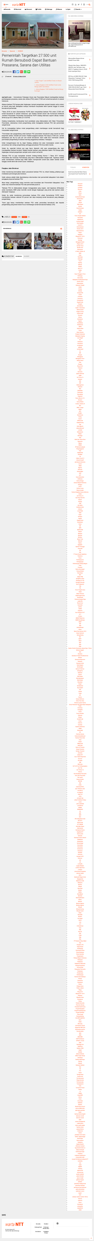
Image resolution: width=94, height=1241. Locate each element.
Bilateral (80, 672)
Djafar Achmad (80, 373)
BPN (80, 644)
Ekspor (80, 717)
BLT (80, 637)
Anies (80, 629)
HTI (80, 213)
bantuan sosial (80, 1117)
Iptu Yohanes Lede (80, 788)
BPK (80, 642)
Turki (80, 1086)
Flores (80, 193)
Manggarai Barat (80, 242)
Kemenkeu (80, 845)
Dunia (80, 711)
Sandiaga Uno (80, 1044)
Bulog (80, 417)
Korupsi (80, 355)
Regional (80, 396)
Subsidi (80, 1063)
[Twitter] (84, 4)
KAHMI (80, 807)
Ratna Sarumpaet (80, 569)
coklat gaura (80, 1123)
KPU (80, 817)
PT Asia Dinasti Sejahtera (80, 554)
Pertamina (80, 980)
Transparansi (80, 1084)
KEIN (80, 512)
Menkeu (80, 537)
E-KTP (80, 486)
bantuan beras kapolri (80, 1114)
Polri (80, 450)
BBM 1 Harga (80, 407)
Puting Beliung (80, 1016)
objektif (80, 1166)
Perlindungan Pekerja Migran (80, 563)
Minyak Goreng (80, 909)
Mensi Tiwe (80, 539)
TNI (80, 588)
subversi (80, 1200)
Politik (39, 9)
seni (80, 1195)
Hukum (80, 499)
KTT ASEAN (80, 824)
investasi (80, 296)
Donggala (80, 709)
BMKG (80, 409)
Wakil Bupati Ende (80, 595)
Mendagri (80, 435)
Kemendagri (80, 843)
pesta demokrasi (80, 1189)
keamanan (80, 249)
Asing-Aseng (80, 635)
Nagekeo (80, 234)
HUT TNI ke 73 (80, 770)
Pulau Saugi (80, 1014)
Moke (80, 913)
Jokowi (80, 202)
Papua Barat (80, 946)
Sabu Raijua (80, 204)
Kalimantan (80, 828)
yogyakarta (80, 1208)
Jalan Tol (80, 794)
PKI (80, 550)
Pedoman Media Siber (46, 1228)
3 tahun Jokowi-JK (80, 403)
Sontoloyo (80, 1057)
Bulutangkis (80, 471)
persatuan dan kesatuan (80, 1187)
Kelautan (80, 386)
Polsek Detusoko (80, 1003)
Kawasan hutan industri (80, 837)
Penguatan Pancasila (80, 969)
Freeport (80, 304)
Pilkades (80, 995)
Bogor (80, 684)
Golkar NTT (80, 755)
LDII (80, 860)
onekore (80, 1168)
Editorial (80, 715)
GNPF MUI (80, 745)
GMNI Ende (80, 743)
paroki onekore (80, 1174)
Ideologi (80, 240)
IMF (80, 353)
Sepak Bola (80, 452)
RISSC (80, 1022)
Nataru (80, 543)
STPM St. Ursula (80, 1040)
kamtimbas (80, 1138)
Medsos (80, 533)
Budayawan (80, 685)
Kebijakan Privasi (46, 1232)
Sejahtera (80, 1046)
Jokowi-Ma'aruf (80, 428)
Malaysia (80, 882)
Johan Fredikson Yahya (80, 800)
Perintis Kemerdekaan (80, 976)
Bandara (80, 654)
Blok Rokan (80, 680)
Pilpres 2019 (80, 244)
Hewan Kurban (80, 779)
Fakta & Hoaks (80, 490)
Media (80, 892)
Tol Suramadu (80, 1082)
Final (80, 739)
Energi (80, 289)
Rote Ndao (80, 573)
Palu (80, 362)
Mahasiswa (80, 432)
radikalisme (80, 219)
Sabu (80, 1042)
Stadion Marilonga (80, 1059)
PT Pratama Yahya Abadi (80, 941)
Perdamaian (80, 973)
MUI (80, 388)
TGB (80, 586)
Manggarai (80, 356)
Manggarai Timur (80, 358)
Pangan (80, 364)
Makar (80, 433)
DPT (80, 475)
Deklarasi (80, 479)
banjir (80, 1112)
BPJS (80, 640)
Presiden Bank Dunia (80, 1006)
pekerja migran (80, 1179)
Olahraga (49, 9)
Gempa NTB (80, 292)
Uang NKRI (80, 1095)
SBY (80, 574)
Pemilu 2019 (80, 228)
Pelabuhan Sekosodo (80, 963)
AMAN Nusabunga (80, 620)
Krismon (80, 858)
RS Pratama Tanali (80, 1025)
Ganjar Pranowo (80, 749)
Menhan (80, 535)
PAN (80, 929)
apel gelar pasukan (80, 1110)
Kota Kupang (80, 223)
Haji (80, 424)
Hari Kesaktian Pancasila (80, 773)
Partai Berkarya (80, 952)
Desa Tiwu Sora (80, 700)
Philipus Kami (80, 986)
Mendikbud (80, 894)
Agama (80, 467)
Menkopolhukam (80, 897)
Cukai (80, 693)
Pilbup (80, 990)
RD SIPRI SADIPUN (80, 1018)
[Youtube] (75, 4)
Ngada (80, 321)
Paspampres (80, 956)
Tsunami (80, 315)
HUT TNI (80, 768)
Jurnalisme (80, 805)
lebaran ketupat (80, 1149)
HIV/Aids (80, 760)
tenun (80, 1202)
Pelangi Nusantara (80, 965)
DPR (80, 473)
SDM (80, 1035)
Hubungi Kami (38, 1227)
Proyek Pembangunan (80, 1010)
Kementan (80, 847)
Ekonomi (29, 9)
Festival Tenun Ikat (80, 738)
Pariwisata (80, 392)
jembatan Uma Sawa (80, 1134)
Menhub (80, 896)
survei (80, 464)
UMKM (80, 1093)
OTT (80, 924)
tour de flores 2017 (80, 612)
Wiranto (80, 400)
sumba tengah (80, 221)
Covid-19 (80, 225)
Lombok (80, 430)
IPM (80, 783)
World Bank (80, 597)
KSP (80, 383)
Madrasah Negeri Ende (80, 877)
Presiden (80, 567)
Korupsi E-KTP (80, 856)
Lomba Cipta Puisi (80, 867)
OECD (80, 920)
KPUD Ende (80, 822)
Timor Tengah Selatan (80, 215)
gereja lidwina (80, 1129)
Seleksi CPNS (80, 1048)
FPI (80, 732)
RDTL (80, 1020)
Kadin (80, 514)
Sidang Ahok (80, 328)
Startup (80, 1061)
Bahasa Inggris (80, 650)
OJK (80, 922)
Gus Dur (80, 758)
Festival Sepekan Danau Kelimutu (80, 492)
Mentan (80, 901)
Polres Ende (80, 313)
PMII (80, 937)
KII (80, 811)
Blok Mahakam (80, 678)
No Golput (80, 918)
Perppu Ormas (80, 311)
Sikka (80, 200)
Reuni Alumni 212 (80, 398)
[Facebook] (81, 4)
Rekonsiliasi (80, 283)
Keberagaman (80, 385)
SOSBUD (20, 51)
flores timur (80, 603)
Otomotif (80, 548)
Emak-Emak (80, 719)
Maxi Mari (80, 888)
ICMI (80, 503)
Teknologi (80, 257)
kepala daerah (80, 1144)
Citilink (80, 691)
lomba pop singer (80, 1151)
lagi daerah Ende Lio (80, 1147)
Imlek (80, 785)
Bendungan (80, 667)
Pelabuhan (80, 961)
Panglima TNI (80, 944)
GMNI (80, 375)
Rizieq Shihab (80, 571)
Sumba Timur (80, 245)
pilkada (80, 347)
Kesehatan (80, 522)
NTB (80, 437)
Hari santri (80, 777)
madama (80, 1153)
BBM (80, 253)
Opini (68, 9)
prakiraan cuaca (80, 1191)
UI (80, 1091)
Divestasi (80, 707)
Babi (80, 646)
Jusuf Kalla (80, 511)
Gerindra (80, 753)
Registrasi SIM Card (80, 1027)
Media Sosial (80, 309)
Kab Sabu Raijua (80, 826)
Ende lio (80, 723)
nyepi (80, 1164)
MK (80, 526)
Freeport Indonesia (80, 334)
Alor (80, 405)
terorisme (80, 298)
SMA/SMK (80, 1037)
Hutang (80, 501)
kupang (80, 262)
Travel (80, 330)
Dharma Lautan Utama (80, 702)
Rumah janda (80, 1031)
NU (80, 339)
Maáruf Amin (80, 360)
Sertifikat (80, 454)
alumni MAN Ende (80, 1108)
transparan (80, 1204)
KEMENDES (80, 809)
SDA (80, 1033)
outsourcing (80, 1172)
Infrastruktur (80, 198)
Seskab (80, 1052)
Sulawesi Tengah (80, 285)
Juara (80, 802)
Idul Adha (80, 505)
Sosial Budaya (80, 208)
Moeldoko (80, 390)
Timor (80, 260)
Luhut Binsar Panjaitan (80, 871)
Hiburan (59, 9)
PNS (80, 939)
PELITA (80, 931)
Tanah (80, 1072)
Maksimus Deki (80, 881)
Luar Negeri (80, 338)
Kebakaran (80, 839)
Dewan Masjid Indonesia (80, 482)
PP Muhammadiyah (80, 447)
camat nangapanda (80, 1121)
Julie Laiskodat (80, 803)
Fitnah (80, 741)
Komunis (80, 854)
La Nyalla (80, 864)
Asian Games (80, 332)
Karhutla (80, 835)
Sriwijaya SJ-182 (80, 580)
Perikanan (80, 341)
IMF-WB (80, 781)
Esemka (80, 724)
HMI (80, 762)
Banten (80, 657)
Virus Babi (80, 1101)
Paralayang (80, 948)
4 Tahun (80, 616)
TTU (80, 1070)
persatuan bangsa (80, 1185)
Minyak (80, 907)
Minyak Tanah (80, 911)
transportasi (80, 300)
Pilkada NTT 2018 (80, 236)
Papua (80, 232)
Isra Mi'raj (80, 790)
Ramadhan (80, 394)
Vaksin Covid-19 (80, 458)
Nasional (18, 9)
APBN (80, 465)
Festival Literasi (80, 734)
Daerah (77, 9)
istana (80, 1132)
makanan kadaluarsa (80, 1155)
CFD (80, 689)
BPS (80, 411)
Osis (80, 928)
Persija (80, 978)
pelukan (80, 1181)
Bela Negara (80, 665)
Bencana (80, 371)
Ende (80, 191)
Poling (80, 1001)
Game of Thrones (80, 747)
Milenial (80, 541)
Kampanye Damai (80, 830)
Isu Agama (80, 792)
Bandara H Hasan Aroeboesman (80, 655)
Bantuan (80, 469)
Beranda (7, 9)
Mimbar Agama (80, 905)
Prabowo (80, 368)
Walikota (80, 1102)
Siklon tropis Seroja (80, 1055)
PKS (80, 552)
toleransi (80, 610)
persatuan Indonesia (80, 462)
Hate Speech (80, 426)
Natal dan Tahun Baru (80, 439)
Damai (80, 697)
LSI (80, 862)
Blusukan (80, 682)
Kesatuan (80, 850)
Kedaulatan (80, 841)
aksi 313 (80, 268)
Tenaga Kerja (80, 1074)
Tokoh (80, 591)
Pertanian (80, 238)
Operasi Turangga (80, 546)
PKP (80, 933)
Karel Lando (80, 833)
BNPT (80, 638)
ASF (80, 623)
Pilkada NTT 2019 (80, 993)
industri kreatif (80, 460)
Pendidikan (80, 323)
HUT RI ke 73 (80, 496)
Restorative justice (80, 1029)
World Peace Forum (80, 1106)
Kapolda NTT (80, 832)
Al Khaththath (80, 627)
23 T (80, 614)
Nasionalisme (80, 230)
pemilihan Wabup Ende (80, 1183)
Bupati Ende (80, 302)
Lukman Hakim (80, 873)
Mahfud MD (80, 529)
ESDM (80, 287)
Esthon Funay (80, 488)
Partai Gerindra (80, 954)
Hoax (80, 255)
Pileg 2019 (80, 991)
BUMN (80, 413)
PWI (80, 943)
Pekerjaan (80, 959)
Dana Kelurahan (80, 477)
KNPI (80, 815)
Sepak (80, 1050)
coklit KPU (80, 601)
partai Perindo (80, 1176)
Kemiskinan (80, 306)
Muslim (80, 916)
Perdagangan (80, 561)
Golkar (80, 494)
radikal (80, 608)
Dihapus (80, 484)
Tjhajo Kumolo (80, 1080)
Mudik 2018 (80, 247)
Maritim (80, 884)
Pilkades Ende (80, 997)
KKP (80, 813)
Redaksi (46, 1224)
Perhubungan (80, 974)
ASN (80, 625)
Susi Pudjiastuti (80, 584)
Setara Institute (80, 1054)
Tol (80, 456)
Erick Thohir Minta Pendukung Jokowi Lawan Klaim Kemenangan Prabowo (16, 245)
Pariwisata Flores (80, 950)
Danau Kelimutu (80, 699)
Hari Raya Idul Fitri (80, 497)
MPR (80, 528)
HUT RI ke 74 (80, 377)
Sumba (80, 206)
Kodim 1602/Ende (80, 307)
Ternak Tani (80, 1076)
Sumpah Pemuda (80, 582)
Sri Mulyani (80, 345)
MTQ (80, 875)
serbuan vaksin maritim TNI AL (80, 1196)
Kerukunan (80, 848)
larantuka (80, 605)
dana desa (80, 277)
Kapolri (80, 518)
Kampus (80, 516)
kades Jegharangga (80, 1136)
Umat (80, 1099)
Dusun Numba (80, 713)
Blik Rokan (80, 676)
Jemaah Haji (80, 798)
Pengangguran (80, 449)
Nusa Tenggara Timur (80, 274)
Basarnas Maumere (80, 659)
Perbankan (80, 971)
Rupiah (80, 266)
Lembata (80, 187)
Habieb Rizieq (80, 422)
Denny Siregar (80, 481)
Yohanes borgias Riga (80, 599)
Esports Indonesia (80, 726)
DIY (80, 695)
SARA (80, 326)
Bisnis (80, 674)
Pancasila (80, 217)
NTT (80, 272)
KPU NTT (80, 820)
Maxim (80, 531)
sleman (80, 1198)
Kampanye (80, 319)
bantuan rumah (80, 1116)
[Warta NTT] (18, 5)
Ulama (80, 1097)
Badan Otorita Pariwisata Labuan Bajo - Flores (80, 648)
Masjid (80, 886)
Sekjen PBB (80, 576)
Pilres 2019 (80, 366)
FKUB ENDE (80, 730)
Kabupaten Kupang (80, 336)
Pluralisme (80, 999)
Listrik (80, 294)
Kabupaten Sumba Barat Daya (80, 279)
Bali (80, 652)
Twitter (80, 1089)
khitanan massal (80, 1146)
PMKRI (80, 445)
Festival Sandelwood (80, 736)
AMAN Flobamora (80, 618)
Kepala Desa (80, 520)
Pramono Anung (80, 1005)
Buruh (80, 418)
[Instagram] (72, 4)
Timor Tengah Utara (80, 590)
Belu (80, 370)
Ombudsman (80, 926)
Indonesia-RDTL (80, 786)
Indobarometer (80, 507)
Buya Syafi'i (80, 687)
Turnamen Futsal (80, 1087)
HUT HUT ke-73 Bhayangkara (80, 766)
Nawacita (80, 441)
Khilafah (80, 852)
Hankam (80, 379)
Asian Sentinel (80, 633)
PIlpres (80, 443)
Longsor (80, 869)
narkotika (80, 1161)
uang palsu (80, 1206)
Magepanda (80, 879)
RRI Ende (80, 1023)
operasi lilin (80, 1170)
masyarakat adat (80, 1157)
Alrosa (80, 317)
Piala (80, 565)
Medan (80, 890)
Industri (80, 509)
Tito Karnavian (80, 1078)
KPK (80, 381)
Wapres (80, 1104)
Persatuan (80, 343)
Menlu (80, 899)
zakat (80, 1210)
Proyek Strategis (80, 1012)
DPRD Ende (80, 420)
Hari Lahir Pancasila (80, 775)
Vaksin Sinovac (80, 593)
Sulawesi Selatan (80, 1065)
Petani (80, 984)
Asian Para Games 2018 (80, 631)
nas (80, 1163)
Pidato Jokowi (80, 988)
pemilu (80, 606)
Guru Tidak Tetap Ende (80, 756)
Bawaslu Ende (80, 663)
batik (80, 1119)
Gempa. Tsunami (80, 751)
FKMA (80, 728)
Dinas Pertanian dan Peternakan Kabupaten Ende (80, 705)
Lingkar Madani (80, 865)
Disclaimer (38, 1231)
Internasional (80, 227)
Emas (80, 721)
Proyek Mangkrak (80, 1008)
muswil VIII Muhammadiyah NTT (80, 1159)
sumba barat (80, 349)
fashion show (80, 1127)
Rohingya (80, 275)
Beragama (80, 670)
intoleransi (80, 1131)
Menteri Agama (80, 903)
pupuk (80, 1193)
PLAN (80, 935)
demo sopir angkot (80, 1125)
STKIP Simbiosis (80, 1038)
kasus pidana (80, 1140)
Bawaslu (80, 661)
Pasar (80, 558)
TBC (80, 1067)
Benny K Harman (80, 669)
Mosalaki (80, 914)
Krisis (80, 524)
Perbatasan (80, 324)
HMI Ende (80, 764)
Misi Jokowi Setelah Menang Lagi (47, 247)
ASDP (80, 622)
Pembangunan (80, 559)
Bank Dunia (80, 415)
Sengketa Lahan (80, 578)
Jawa (80, 796)
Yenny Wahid (80, 401)
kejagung (80, 1142)
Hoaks (80, 270)
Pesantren (80, 982)
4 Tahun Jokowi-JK (80, 251)
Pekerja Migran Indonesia (80, 958)
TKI (80, 1069)
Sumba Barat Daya (80, 197)
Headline (80, 185)
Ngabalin (80, 544)
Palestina (80, 556)
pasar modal (80, 1178)
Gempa (80, 291)
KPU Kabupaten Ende (80, 818)
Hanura (80, 771)
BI (80, 351)
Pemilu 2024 (80, 281)
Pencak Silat (80, 967)
